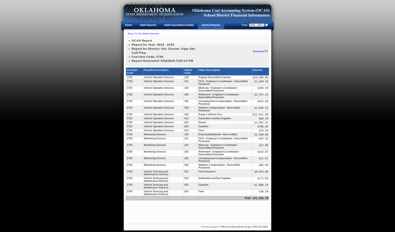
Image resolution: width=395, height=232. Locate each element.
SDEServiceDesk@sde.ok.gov (235, 227)
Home (128, 25)
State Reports (148, 25)
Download (258, 51)
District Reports (211, 25)
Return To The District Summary (143, 33)
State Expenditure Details (179, 25)
